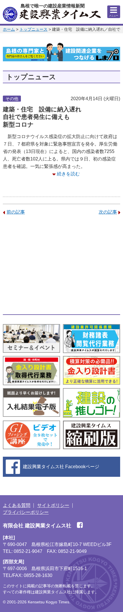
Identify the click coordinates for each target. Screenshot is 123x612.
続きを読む (68, 173)
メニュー (113, 15)
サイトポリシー (53, 505)
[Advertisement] (61, 265)
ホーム (9, 29)
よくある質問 (16, 505)
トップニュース (33, 29)
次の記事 (108, 212)
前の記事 (16, 212)
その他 (11, 98)
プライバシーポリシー (26, 512)
